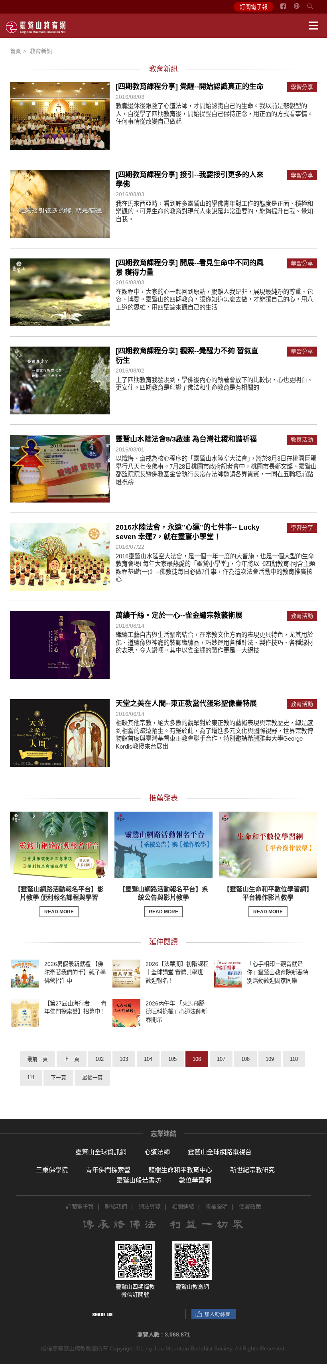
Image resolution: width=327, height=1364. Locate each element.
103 (124, 1059)
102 (99, 1059)
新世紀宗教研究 (252, 1170)
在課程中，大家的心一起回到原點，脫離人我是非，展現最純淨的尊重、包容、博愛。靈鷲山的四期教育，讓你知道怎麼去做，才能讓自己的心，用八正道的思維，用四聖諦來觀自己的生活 (214, 299)
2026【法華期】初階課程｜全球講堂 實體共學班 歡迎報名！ (177, 972)
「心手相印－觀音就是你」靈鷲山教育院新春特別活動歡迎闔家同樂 (277, 972)
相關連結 (183, 1206)
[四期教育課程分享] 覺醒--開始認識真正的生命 (190, 87)
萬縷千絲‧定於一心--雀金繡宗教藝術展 (179, 615)
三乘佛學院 (52, 1170)
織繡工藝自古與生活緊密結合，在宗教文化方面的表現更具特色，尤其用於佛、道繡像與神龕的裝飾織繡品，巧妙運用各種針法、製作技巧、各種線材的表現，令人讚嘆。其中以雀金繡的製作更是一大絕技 (214, 642)
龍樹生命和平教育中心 (180, 1170)
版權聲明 (216, 1206)
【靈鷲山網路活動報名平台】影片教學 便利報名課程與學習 (59, 900)
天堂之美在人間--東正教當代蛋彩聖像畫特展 (186, 704)
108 (245, 1059)
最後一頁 (92, 1077)
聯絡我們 (116, 1206)
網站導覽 (149, 1206)
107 (221, 1059)
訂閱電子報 (254, 7)
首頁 (15, 51)
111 (31, 1077)
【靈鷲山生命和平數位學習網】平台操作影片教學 (268, 900)
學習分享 (302, 87)
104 (148, 1059)
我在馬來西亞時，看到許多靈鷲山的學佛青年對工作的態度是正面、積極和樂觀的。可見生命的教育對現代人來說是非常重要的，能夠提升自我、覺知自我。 (214, 211)
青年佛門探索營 (108, 1170)
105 (172, 1059)
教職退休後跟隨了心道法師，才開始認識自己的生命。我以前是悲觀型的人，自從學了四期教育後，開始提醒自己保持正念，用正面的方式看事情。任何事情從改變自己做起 (214, 113)
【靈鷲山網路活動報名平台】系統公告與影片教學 (163, 900)
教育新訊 (41, 51)
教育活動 (302, 440)
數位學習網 (195, 1180)
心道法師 (157, 1152)
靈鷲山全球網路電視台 (220, 1152)
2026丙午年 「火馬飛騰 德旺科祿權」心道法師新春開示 (176, 1011)
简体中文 (301, 9)
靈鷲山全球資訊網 (100, 1152)
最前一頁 (37, 1059)
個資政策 (250, 1206)
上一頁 (71, 1059)
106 (197, 1059)
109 (270, 1059)
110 (294, 1059)
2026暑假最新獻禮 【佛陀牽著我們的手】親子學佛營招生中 (75, 972)
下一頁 (58, 1077)
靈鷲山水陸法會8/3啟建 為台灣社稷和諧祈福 (186, 439)
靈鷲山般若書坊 (138, 1180)
